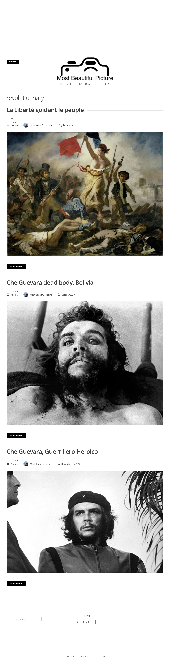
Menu (14, 61)
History (14, 122)
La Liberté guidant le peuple (45, 110)
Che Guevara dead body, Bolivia (50, 283)
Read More (16, 266)
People (14, 125)
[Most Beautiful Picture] (85, 81)
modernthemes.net (95, 656)
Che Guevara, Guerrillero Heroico (52, 451)
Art (12, 118)
